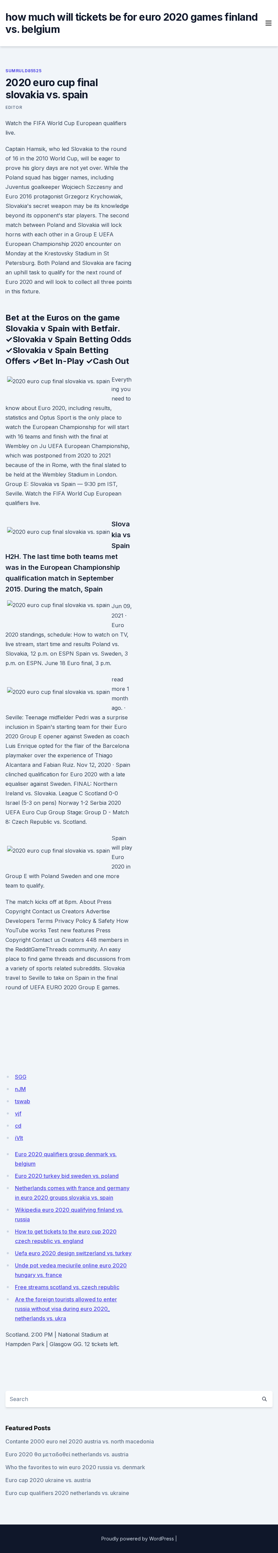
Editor (13, 107)
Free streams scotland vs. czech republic (67, 1287)
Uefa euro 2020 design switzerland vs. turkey (73, 1253)
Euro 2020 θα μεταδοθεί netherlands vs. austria (66, 1454)
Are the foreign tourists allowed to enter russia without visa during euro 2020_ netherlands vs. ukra (66, 1309)
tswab (22, 1101)
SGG (20, 1076)
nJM (20, 1089)
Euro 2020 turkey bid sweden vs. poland (67, 1175)
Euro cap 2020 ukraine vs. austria (48, 1480)
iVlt (19, 1137)
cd (18, 1125)
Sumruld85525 (23, 70)
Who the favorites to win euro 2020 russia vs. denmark (75, 1467)
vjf (18, 1113)
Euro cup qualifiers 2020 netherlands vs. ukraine (67, 1493)
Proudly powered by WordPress (137, 1538)
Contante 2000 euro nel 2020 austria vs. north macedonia (79, 1441)
